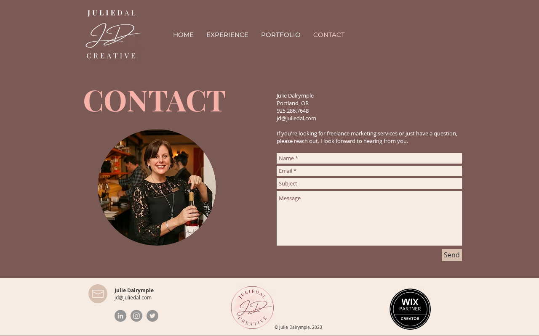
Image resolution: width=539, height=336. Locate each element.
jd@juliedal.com (296, 118)
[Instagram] (136, 316)
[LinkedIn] (120, 316)
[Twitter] (152, 316)
